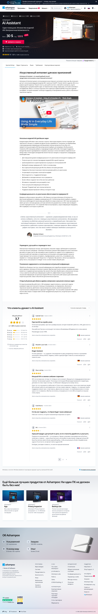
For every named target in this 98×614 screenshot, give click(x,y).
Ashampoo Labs (56, 574)
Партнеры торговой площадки (54, 595)
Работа (53, 577)
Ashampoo (88, 595)
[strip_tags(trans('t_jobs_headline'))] (20, 600)
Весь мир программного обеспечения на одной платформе (11, 510)
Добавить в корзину (14, 42)
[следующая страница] (66, 459)
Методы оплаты (72, 579)
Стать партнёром (56, 600)
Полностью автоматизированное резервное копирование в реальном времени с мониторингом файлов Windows (61, 512)
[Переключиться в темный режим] (85, 8)
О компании (71, 567)
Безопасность (39, 575)
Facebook (14, 611)
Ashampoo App (88, 582)
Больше (44, 8)
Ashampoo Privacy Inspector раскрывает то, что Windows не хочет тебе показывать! (36, 510)
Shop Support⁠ (88, 569)
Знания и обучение (38, 586)
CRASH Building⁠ (56, 582)
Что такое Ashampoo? (54, 567)
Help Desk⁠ (87, 567)
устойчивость (55, 571)
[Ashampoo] (8, 564)
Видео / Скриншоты (22, 65)
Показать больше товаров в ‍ (80, 60)
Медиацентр (55, 603)
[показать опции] (89, 316)
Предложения (34, 8)
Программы (21, 8)
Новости (86, 592)
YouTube (23, 611)
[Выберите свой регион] (89, 8)
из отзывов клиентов (20, 55)
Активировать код (89, 584)
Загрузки (86, 579)
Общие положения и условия (73, 570)
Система (37, 569)
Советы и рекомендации (88, 588)
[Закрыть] (96, 1)
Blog (5, 611)
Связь (53, 579)
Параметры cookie (73, 577)
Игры (36, 578)
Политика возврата (71, 583)
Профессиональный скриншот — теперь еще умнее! (39, 1)
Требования (39, 65)
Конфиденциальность (74, 574)
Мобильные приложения (39, 581)
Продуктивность (40, 572)
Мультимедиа (39, 567)
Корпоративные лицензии (52, 65)
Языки (31, 65)
